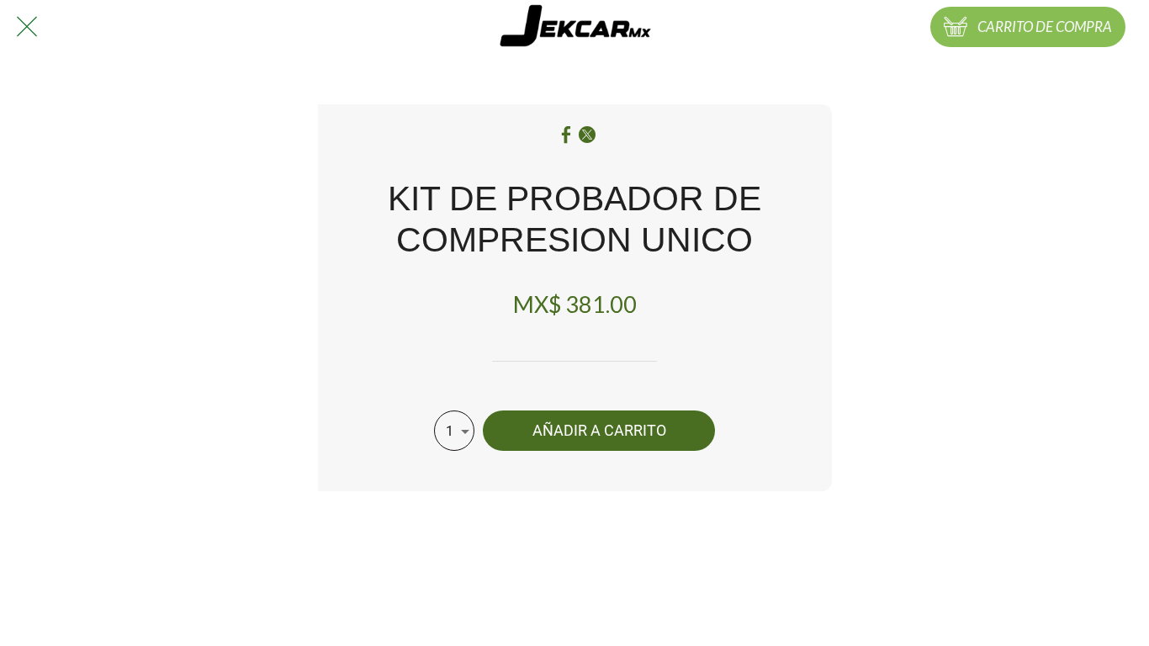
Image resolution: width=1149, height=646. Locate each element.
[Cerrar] (27, 27)
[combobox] (454, 430)
